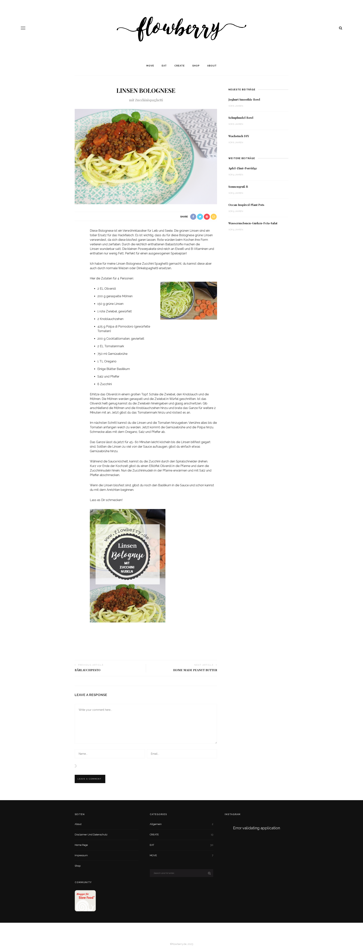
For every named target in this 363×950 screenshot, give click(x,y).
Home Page (81, 845)
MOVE (150, 65)
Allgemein (156, 824)
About (212, 65)
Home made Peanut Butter (195, 670)
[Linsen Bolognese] (146, 156)
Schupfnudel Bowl (240, 118)
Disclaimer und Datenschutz (91, 834)
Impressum (81, 855)
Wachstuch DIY (238, 136)
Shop (196, 65)
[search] (340, 28)
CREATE (179, 65)
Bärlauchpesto (87, 670)
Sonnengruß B (238, 186)
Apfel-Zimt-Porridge (242, 168)
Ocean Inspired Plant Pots (246, 205)
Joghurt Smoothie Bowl (244, 99)
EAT (164, 65)
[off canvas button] (23, 28)
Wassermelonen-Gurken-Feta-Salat (252, 223)
